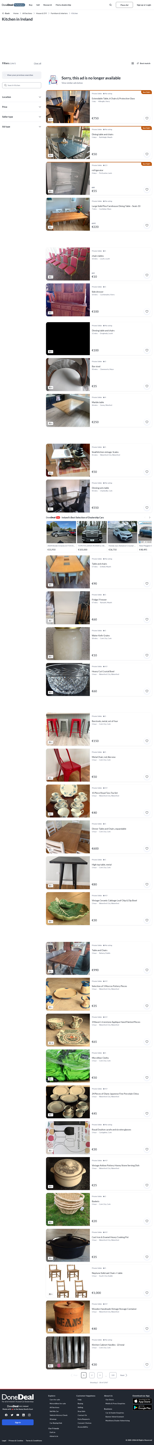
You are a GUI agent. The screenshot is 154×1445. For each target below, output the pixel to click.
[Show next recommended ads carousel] (150, 517)
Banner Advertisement (115, 1417)
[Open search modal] (111, 5)
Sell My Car (54, 1411)
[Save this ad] (147, 118)
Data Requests (84, 1419)
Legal (4, 1441)
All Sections (27, 13)
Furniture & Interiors (59, 13)
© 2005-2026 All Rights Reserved (139, 1440)
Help (79, 1400)
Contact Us (82, 1415)
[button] (63, 4)
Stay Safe (81, 1411)
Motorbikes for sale (58, 1403)
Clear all (37, 63)
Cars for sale (55, 1400)
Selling (80, 1407)
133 (113, 1375)
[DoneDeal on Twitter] (12, 1415)
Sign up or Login (144, 5)
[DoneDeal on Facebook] (6, 1415)
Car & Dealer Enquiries (115, 1413)
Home (16, 13)
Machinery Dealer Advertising (118, 1421)
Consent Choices (84, 1423)
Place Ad (124, 5)
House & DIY (41, 13)
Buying (80, 1403)
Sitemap (53, 1419)
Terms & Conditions (34, 1441)
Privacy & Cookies (16, 1441)
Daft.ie (52, 1432)
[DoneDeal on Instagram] (29, 1415)
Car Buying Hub (56, 1423)
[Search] (5, 85)
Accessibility (83, 1427)
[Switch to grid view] (132, 63)
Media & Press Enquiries (115, 1403)
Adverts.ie (54, 1436)
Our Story (110, 1400)
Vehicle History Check (58, 1415)
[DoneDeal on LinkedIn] (23, 1415)
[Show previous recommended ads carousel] (145, 517)
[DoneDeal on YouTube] (17, 1415)
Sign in (18, 1422)
